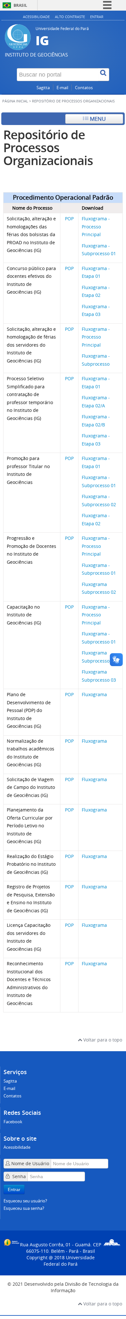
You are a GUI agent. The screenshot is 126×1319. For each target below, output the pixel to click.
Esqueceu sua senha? (24, 1208)
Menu (97, 118)
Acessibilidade (36, 16)
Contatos (84, 87)
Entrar (96, 16)
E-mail (62, 87)
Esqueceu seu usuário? (25, 1201)
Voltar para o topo (102, 1040)
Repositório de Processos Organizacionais (48, 147)
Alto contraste (70, 16)
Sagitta (43, 87)
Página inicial (15, 101)
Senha (19, 1176)
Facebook (13, 1122)
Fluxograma (94, 694)
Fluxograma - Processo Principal (96, 226)
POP (69, 218)
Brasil (20, 5)
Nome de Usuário (30, 1163)
